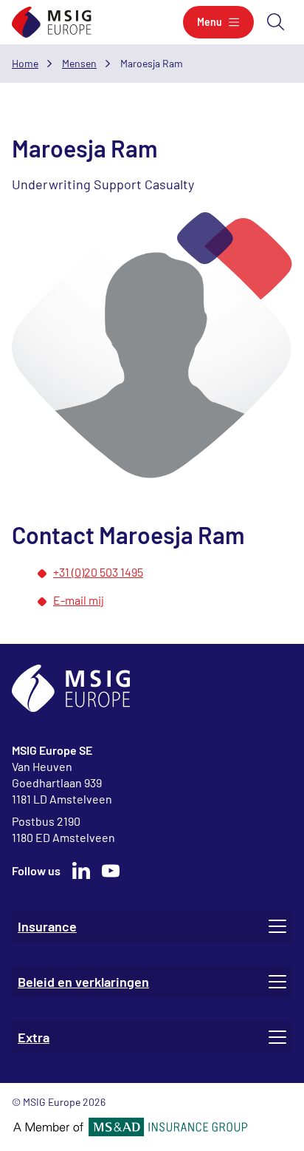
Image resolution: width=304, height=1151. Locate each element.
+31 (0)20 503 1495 (98, 572)
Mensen (79, 63)
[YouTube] (111, 871)
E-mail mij (78, 600)
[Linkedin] (81, 871)
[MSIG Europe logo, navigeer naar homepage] (51, 22)
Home (25, 63)
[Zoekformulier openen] (276, 22)
